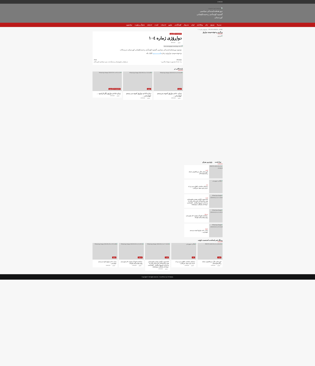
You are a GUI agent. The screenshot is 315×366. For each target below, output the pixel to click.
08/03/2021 (173, 42)
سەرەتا (219, 25)
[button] (94, 24)
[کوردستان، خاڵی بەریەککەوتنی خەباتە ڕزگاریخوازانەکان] (216, 167)
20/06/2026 (173, 98)
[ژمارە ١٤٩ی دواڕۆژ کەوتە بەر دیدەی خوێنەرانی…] (137, 81)
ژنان (206, 25)
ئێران (192, 25)
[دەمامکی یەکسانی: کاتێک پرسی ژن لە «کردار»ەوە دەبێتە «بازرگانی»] (217, 180)
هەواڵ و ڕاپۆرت (140, 25)
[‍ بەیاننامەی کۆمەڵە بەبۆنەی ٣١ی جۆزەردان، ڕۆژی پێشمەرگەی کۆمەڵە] (216, 211)
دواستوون (129, 25)
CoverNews (162, 277)
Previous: (171, 61)
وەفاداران (200, 25)
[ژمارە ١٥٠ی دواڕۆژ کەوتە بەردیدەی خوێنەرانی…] (168, 81)
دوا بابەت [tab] (218, 162)
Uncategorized (178, 33)
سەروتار (186, 25)
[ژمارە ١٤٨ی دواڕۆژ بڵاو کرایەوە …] (107, 81)
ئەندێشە (149, 25)
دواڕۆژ (212, 25)
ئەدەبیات (163, 25)
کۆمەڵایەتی (177, 25)
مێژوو (170, 25)
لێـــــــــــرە (157, 53)
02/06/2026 (143, 98)
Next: (111, 61)
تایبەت (156, 25)
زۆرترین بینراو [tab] (208, 162)
